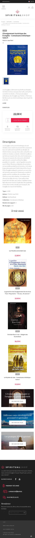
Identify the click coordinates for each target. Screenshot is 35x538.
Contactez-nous (8, 532)
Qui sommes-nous (8, 529)
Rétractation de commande (12, 534)
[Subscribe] (24, 512)
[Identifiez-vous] (29, 8)
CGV (4, 522)
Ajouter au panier (20, 120)
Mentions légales (8, 525)
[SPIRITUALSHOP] (17, 12)
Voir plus (6, 107)
